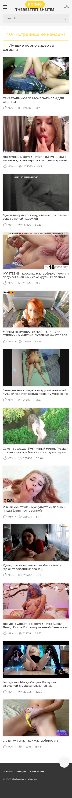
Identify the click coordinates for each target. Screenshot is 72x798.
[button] (4, 7)
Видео (21, 771)
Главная (8, 771)
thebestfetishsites (35, 7)
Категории (37, 771)
